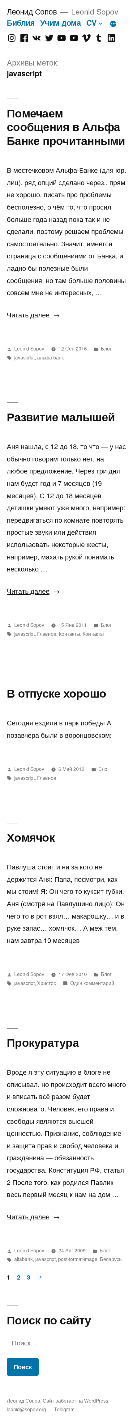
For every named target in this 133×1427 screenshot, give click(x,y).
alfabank (23, 1258)
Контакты (69, 633)
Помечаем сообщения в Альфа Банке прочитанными (66, 126)
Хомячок (31, 837)
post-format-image (77, 1258)
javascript (24, 357)
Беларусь (111, 1258)
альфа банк (50, 357)
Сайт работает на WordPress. (76, 1400)
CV (91, 22)
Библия (21, 22)
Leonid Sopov (29, 348)
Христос (46, 982)
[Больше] (113, 24)
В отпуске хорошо (56, 693)
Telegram (64, 1409)
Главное (46, 633)
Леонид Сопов (32, 11)
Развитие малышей (61, 416)
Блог (106, 348)
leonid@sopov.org (26, 1409)
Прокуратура (43, 1042)
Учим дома (60, 22)
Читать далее (33, 314)
